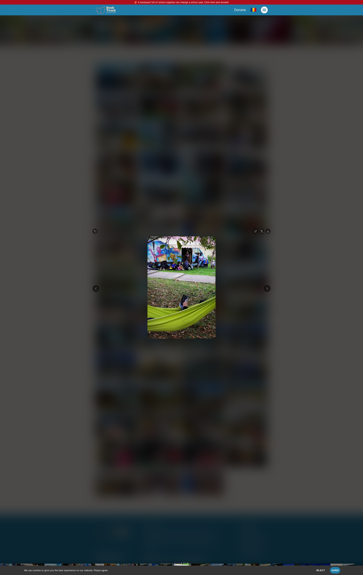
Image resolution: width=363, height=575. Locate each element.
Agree (335, 570)
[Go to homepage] (105, 10)
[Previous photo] (95, 288)
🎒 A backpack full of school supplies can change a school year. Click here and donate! (181, 2)
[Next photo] (267, 288)
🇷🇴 (253, 9)
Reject (320, 570)
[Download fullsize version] (268, 231)
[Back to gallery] (95, 231)
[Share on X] (261, 231)
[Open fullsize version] (255, 231)
